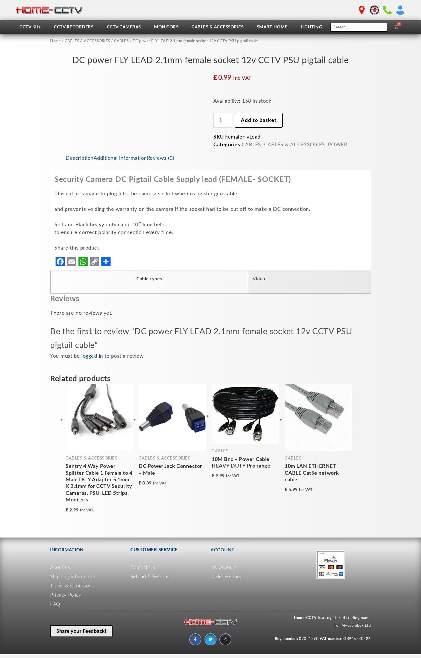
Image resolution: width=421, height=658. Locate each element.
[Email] (71, 261)
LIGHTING (311, 27)
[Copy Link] (94, 261)
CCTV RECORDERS (73, 27)
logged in (92, 356)
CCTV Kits (30, 27)
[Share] (106, 261)
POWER (337, 144)
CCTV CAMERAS (124, 27)
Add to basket (259, 120)
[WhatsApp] (83, 261)
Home (55, 41)
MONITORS (166, 27)
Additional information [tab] (120, 158)
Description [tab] (80, 158)
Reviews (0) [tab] (160, 158)
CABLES (121, 41)
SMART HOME (272, 27)
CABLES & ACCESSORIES (217, 27)
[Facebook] (60, 261)
